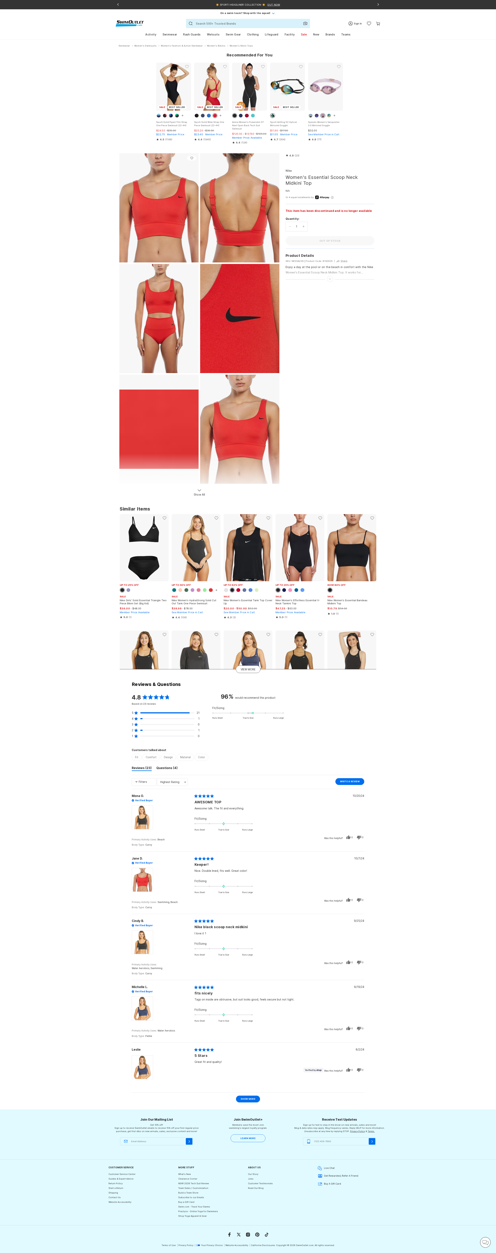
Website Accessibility (119, 1202)
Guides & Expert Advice (120, 1178)
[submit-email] (189, 1141)
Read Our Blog (256, 1188)
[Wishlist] (369, 23)
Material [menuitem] (185, 757)
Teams (346, 34)
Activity (150, 34)
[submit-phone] (372, 1141)
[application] (485, 1242)
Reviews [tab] (142, 768)
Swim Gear (233, 34)
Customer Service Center (121, 1174)
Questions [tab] (167, 768)
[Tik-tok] (266, 1234)
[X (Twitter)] (238, 1234)
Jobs (250, 1178)
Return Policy (115, 1183)
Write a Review (352, 782)
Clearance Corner (187, 1178)
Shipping (113, 1192)
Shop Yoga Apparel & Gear (192, 1216)
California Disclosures (263, 1245)
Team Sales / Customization (193, 1188)
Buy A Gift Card (332, 1183)
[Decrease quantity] (290, 226)
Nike (289, 170)
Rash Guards (192, 34)
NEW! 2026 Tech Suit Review (193, 1183)
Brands (330, 34)
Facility (290, 34)
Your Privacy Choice (212, 1245)
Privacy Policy (357, 1131)
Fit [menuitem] (136, 757)
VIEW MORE (248, 669)
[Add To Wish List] (191, 158)
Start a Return (115, 1188)
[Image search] (305, 23)
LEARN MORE (248, 1138)
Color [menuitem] (201, 757)
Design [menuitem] (168, 757)
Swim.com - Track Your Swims (194, 1206)
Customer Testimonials (260, 1183)
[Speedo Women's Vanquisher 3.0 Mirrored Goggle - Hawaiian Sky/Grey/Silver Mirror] (325, 87)
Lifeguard (271, 34)
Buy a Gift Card (186, 1202)
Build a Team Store (188, 1192)
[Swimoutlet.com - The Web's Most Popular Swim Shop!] (130, 23)
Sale (304, 34)
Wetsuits (213, 34)
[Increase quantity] (303, 226)
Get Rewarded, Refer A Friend (341, 1175)
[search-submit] (190, 23)
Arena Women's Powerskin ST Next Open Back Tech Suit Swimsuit (248, 125)
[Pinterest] (257, 1234)
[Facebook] (229, 1234)
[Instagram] (248, 1234)
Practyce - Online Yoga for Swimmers (198, 1211)
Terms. (371, 1131)
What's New (184, 1174)
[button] (292, 156)
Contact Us (114, 1197)
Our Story (253, 1174)
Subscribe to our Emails (191, 1197)
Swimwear (170, 34)
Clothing (253, 34)
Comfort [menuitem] (151, 757)
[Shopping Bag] (378, 23)
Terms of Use (169, 1245)
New (316, 34)
